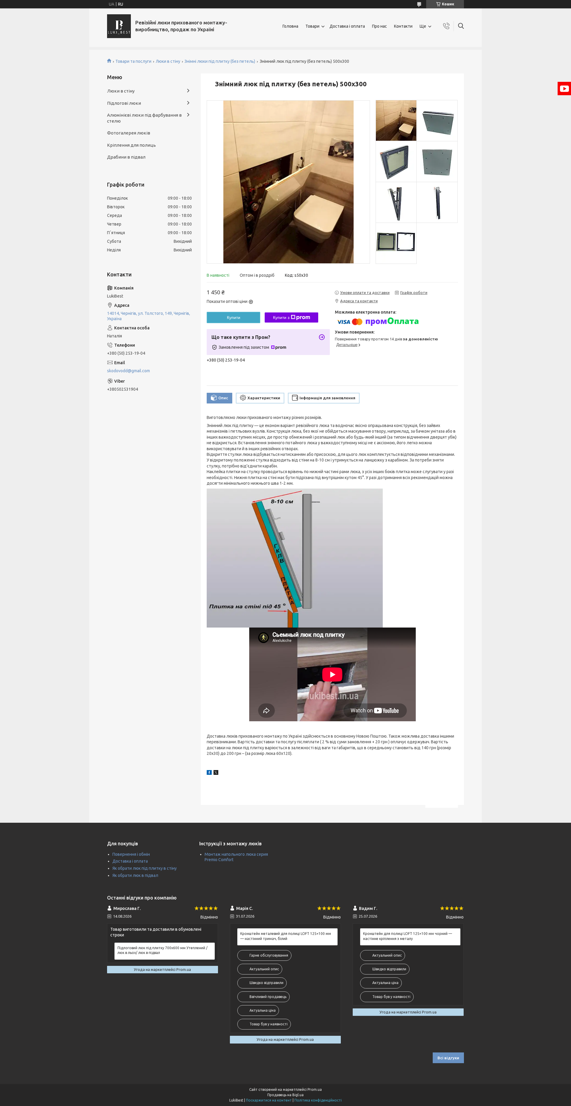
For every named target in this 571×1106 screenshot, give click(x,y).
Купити (233, 317)
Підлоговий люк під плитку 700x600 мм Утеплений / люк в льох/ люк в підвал (162, 950)
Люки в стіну (168, 61)
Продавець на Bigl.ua (285, 1095)
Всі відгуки (448, 1058)
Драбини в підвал (126, 156)
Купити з (281, 317)
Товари (312, 26)
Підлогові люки (124, 103)
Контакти (403, 26)
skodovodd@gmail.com (128, 370)
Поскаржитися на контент (269, 1100)
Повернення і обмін (131, 854)
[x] (216, 773)
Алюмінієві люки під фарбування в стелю (144, 117)
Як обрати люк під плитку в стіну (144, 868)
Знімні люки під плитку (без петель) (219, 61)
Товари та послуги (133, 61)
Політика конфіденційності (318, 1100)
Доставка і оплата (347, 26)
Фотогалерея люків (128, 132)
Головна (290, 26)
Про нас (379, 26)
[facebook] (209, 773)
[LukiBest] (119, 26)
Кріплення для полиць (131, 145)
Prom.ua (315, 1089)
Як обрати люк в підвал (135, 875)
